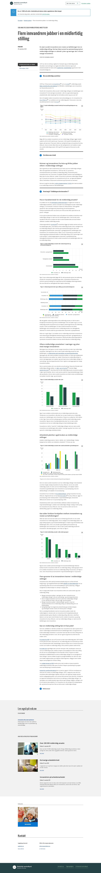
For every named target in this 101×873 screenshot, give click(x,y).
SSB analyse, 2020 (23, 68)
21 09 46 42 (42, 849)
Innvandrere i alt (56, 272)
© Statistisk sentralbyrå (82, 866)
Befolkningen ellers (67, 272)
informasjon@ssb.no (44, 846)
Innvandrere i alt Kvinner (67, 133)
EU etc (57, 102)
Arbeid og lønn (27, 20)
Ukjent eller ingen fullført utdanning (52, 315)
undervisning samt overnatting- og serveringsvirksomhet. (63, 353)
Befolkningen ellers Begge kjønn (69, 132)
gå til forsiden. (46, 14)
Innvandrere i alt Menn (68, 134)
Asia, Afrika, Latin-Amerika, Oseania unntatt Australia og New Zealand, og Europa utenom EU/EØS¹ (63, 474)
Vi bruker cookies (85, 3)
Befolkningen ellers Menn (53, 133)
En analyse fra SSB (44, 639)
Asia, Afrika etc (43, 100)
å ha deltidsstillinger (61, 494)
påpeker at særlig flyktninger (70, 583)
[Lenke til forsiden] (18, 3)
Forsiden (20, 20)
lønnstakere (63, 496)
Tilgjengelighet (70, 866)
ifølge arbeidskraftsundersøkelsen (48, 86)
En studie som (43, 648)
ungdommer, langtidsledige (64, 68)
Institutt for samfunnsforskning (48, 670)
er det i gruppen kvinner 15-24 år (63, 183)
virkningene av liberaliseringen (59, 202)
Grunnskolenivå (48, 314)
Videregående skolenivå (59, 314)
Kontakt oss (61, 866)
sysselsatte (54, 224)
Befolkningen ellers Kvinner (53, 132)
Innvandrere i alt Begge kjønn (54, 134)
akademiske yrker (44, 370)
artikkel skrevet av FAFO (48, 663)
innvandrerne (56, 84)
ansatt (68, 84)
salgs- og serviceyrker (61, 368)
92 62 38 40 (21, 849)
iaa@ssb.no (21, 846)
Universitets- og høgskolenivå (73, 314)
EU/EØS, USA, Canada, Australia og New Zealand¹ (53, 473)
